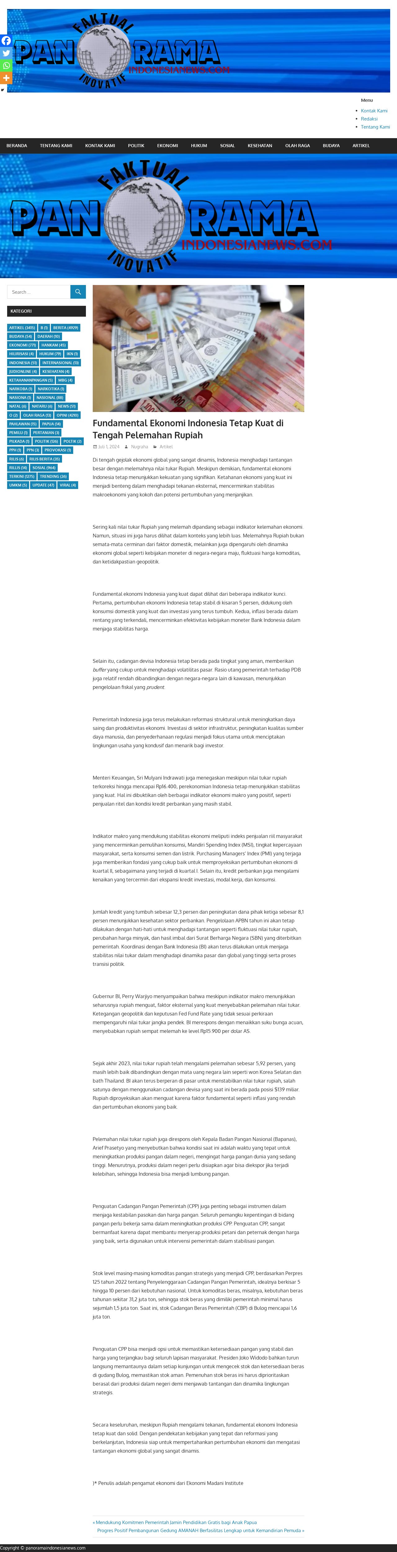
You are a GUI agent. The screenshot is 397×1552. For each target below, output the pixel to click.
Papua (51, 424)
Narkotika (51, 389)
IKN (72, 353)
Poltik (73, 441)
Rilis (16, 459)
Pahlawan (23, 424)
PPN (33, 450)
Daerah (49, 336)
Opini (67, 415)
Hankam (54, 345)
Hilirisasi (21, 353)
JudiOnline (23, 371)
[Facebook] (6, 40)
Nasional (50, 397)
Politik (136, 145)
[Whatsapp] (6, 65)
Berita (65, 327)
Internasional (60, 362)
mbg (65, 380)
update (43, 485)
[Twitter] (6, 53)
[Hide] (2, 90)
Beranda (17, 145)
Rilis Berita (44, 459)
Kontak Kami (374, 111)
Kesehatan (260, 145)
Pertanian (46, 432)
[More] (6, 78)
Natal (17, 406)
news (67, 406)
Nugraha (139, 446)
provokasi (58, 450)
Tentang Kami (375, 127)
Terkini (21, 476)
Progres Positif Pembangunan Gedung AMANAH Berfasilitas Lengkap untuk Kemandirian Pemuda (199, 1530)
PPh (15, 450)
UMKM (18, 485)
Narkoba (20, 389)
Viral (68, 485)
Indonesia (23, 362)
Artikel (361, 145)
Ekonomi (167, 145)
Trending (53, 476)
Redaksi (369, 119)
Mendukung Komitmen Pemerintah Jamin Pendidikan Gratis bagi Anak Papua (176, 1522)
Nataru (42, 406)
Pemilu (18, 432)
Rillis (18, 467)
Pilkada (19, 441)
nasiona (20, 397)
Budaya (331, 145)
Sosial (227, 145)
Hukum (199, 145)
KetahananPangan (31, 380)
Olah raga (297, 145)
